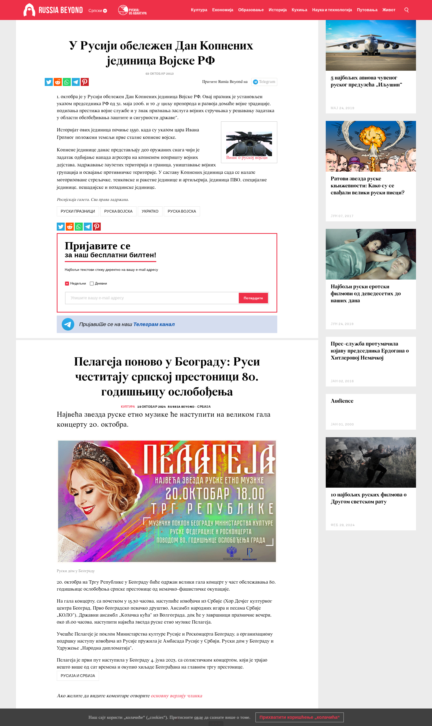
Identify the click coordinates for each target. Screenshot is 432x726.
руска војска (118, 211)
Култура (199, 9)
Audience (342, 401)
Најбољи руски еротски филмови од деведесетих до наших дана (366, 294)
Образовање (251, 9)
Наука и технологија (332, 9)
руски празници (78, 211)
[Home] (29, 10)
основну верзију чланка (176, 696)
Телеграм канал (154, 324)
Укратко (150, 211)
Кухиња (299, 9)
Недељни (78, 283)
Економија (222, 9)
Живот (389, 9)
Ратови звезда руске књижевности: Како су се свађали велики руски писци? (367, 186)
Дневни (101, 283)
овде (198, 717)
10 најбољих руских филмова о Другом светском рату (368, 498)
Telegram (267, 82)
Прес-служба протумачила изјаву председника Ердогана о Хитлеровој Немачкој (370, 351)
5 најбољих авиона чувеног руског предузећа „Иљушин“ (366, 81)
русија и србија (78, 676)
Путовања (367, 9)
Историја (278, 9)
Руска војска (182, 211)
